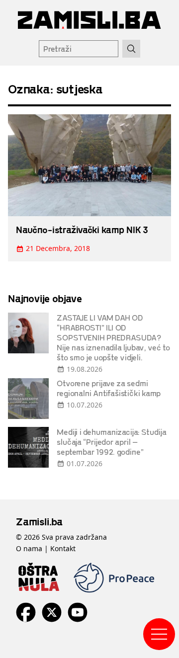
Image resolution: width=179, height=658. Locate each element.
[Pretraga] (131, 49)
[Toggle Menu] (159, 634)
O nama (29, 548)
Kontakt (63, 548)
